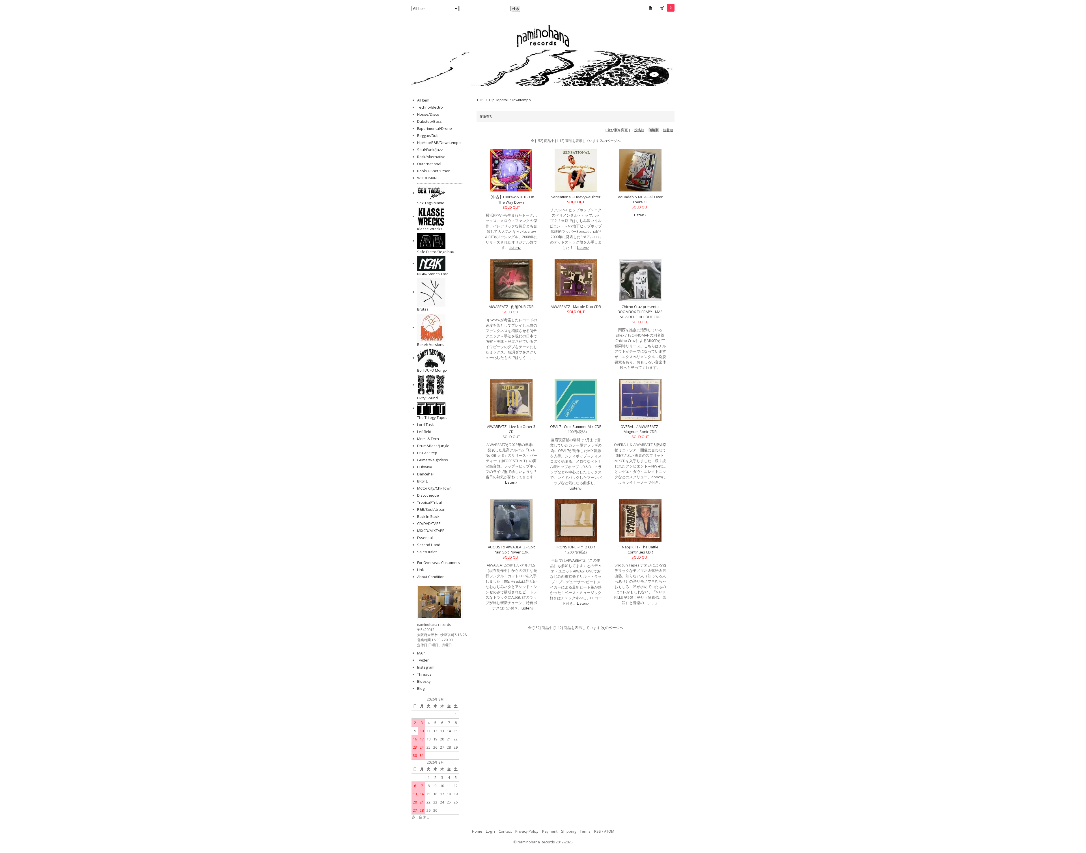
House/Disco (428, 114)
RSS (597, 831)
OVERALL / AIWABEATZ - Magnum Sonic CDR (640, 429)
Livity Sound (427, 397)
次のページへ (610, 140)
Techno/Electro (430, 107)
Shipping (568, 831)
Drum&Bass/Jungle (433, 445)
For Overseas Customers (438, 562)
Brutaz (422, 309)
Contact (505, 831)
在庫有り (486, 116)
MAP (421, 653)
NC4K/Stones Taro (433, 273)
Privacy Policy (526, 831)
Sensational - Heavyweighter (575, 196)
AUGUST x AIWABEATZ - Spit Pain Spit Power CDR (511, 549)
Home (477, 831)
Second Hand (428, 544)
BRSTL (422, 481)
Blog (421, 688)
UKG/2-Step (427, 452)
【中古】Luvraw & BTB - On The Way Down (511, 199)
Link (420, 569)
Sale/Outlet (427, 551)
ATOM (609, 831)
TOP (480, 100)
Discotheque (428, 495)
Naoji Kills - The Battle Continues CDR (640, 549)
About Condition (431, 576)
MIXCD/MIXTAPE (430, 530)
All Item (423, 100)
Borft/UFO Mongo (432, 370)
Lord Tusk (425, 424)
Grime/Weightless (432, 459)
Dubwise (424, 466)
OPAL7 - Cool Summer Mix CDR (576, 426)
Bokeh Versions (430, 344)
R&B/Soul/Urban (431, 509)
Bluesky (424, 681)
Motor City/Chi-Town (434, 488)
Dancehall (425, 474)
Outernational (429, 163)
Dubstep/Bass (429, 121)
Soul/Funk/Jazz (430, 149)
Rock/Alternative (431, 156)
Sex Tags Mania (430, 202)
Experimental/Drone (434, 128)
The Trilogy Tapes (432, 417)
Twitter (423, 660)
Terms (585, 831)
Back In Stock (428, 516)
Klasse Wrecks (429, 228)
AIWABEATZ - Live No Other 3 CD (511, 429)
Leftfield (424, 431)
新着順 (668, 130)
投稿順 (639, 130)
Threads (424, 674)
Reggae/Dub (428, 135)
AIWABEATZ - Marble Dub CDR (576, 306)
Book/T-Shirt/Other (433, 170)
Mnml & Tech (428, 438)
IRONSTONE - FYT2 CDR (576, 547)
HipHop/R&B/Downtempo (510, 100)
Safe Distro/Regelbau (435, 251)
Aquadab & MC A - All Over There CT (640, 199)
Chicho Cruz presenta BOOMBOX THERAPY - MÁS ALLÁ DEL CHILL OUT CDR (640, 311)
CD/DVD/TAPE (429, 523)
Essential (425, 537)
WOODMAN (427, 177)
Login (490, 831)
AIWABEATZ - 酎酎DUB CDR (511, 306)
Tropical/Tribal (429, 502)
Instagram (425, 667)
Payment (549, 831)
